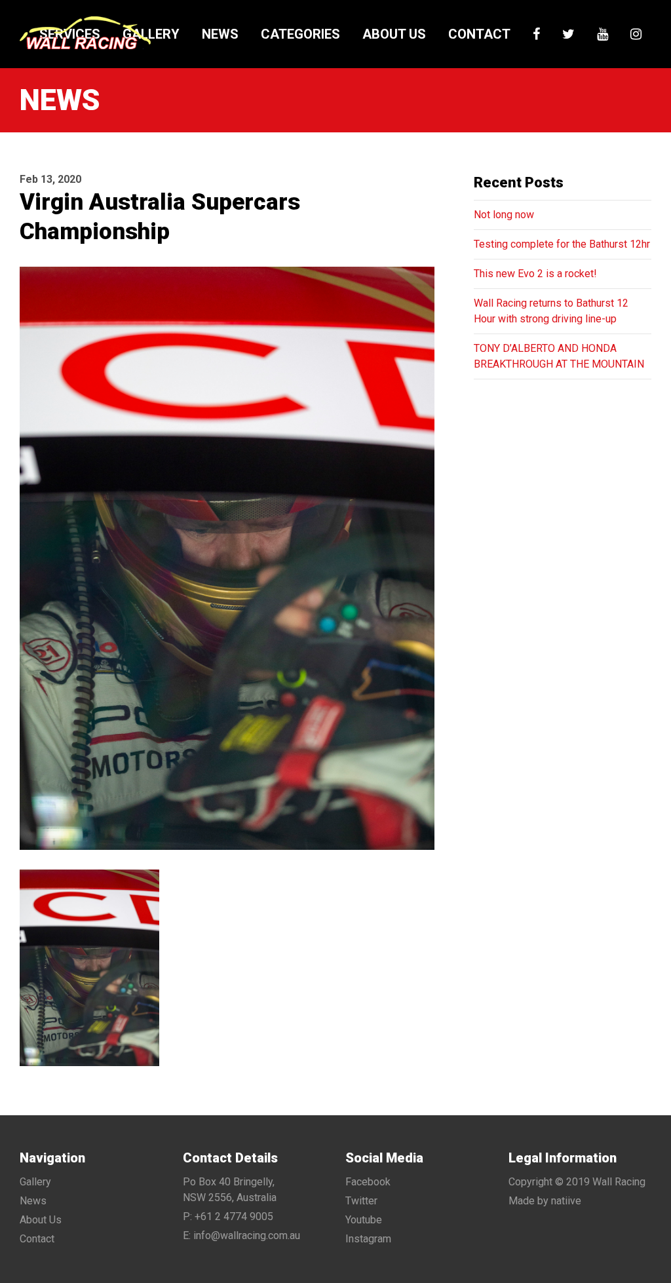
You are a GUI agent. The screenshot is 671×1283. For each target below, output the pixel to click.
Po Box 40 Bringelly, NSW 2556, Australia (230, 1190)
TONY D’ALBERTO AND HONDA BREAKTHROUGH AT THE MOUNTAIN (559, 356)
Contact (479, 34)
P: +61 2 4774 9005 (228, 1216)
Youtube (363, 1220)
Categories (300, 34)
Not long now (504, 214)
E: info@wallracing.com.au (241, 1235)
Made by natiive (544, 1201)
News (220, 34)
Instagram (368, 1239)
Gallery (151, 34)
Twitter (361, 1201)
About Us (394, 34)
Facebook (368, 1182)
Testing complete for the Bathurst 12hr (562, 244)
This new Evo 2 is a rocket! (535, 273)
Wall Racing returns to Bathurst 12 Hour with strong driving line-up (551, 311)
